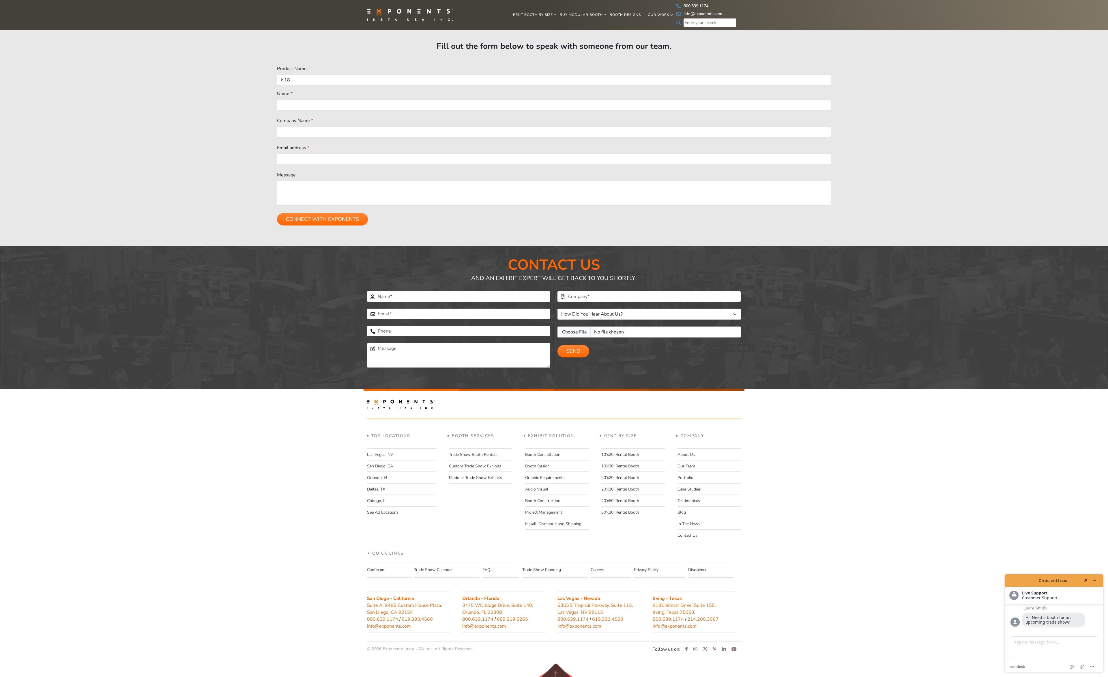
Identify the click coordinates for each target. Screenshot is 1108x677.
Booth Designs (625, 14)
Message (286, 175)
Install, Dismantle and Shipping (553, 524)
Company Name (295, 121)
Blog (681, 512)
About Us (686, 454)
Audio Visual (536, 489)
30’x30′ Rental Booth (620, 512)
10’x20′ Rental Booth (620, 454)
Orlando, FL (377, 477)
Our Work (658, 14)
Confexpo (375, 569)
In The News (688, 524)
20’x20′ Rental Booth (620, 477)
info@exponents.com (702, 13)
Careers (597, 569)
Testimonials (688, 500)
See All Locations (382, 512)
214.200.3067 (702, 619)
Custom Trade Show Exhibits (475, 466)
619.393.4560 (417, 619)
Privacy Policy (646, 569)
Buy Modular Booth (581, 14)
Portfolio (685, 477)
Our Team (686, 466)
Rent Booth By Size (533, 14)
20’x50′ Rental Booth (620, 500)
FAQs (487, 569)
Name (285, 93)
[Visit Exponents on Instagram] (695, 649)
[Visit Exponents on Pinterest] (714, 649)
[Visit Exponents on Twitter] (705, 649)
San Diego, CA (380, 466)
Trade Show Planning (541, 569)
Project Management (543, 512)
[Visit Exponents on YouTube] (734, 649)
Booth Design (537, 466)
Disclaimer (697, 569)
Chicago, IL (377, 500)
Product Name (292, 69)
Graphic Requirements (545, 477)
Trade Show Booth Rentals (473, 454)
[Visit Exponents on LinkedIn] (724, 649)
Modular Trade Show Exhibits (475, 477)
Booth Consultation (542, 454)
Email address (293, 148)
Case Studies (689, 489)
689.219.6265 (512, 619)
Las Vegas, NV (380, 454)
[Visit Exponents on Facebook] (686, 649)
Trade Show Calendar (433, 569)
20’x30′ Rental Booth (620, 489)
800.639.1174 (695, 6)
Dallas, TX (376, 489)
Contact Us (687, 535)
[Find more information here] (1054, 623)
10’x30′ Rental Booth (620, 466)
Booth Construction (542, 500)
